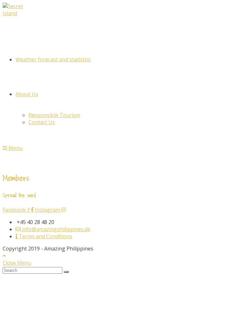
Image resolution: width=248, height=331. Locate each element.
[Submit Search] (66, 272)
